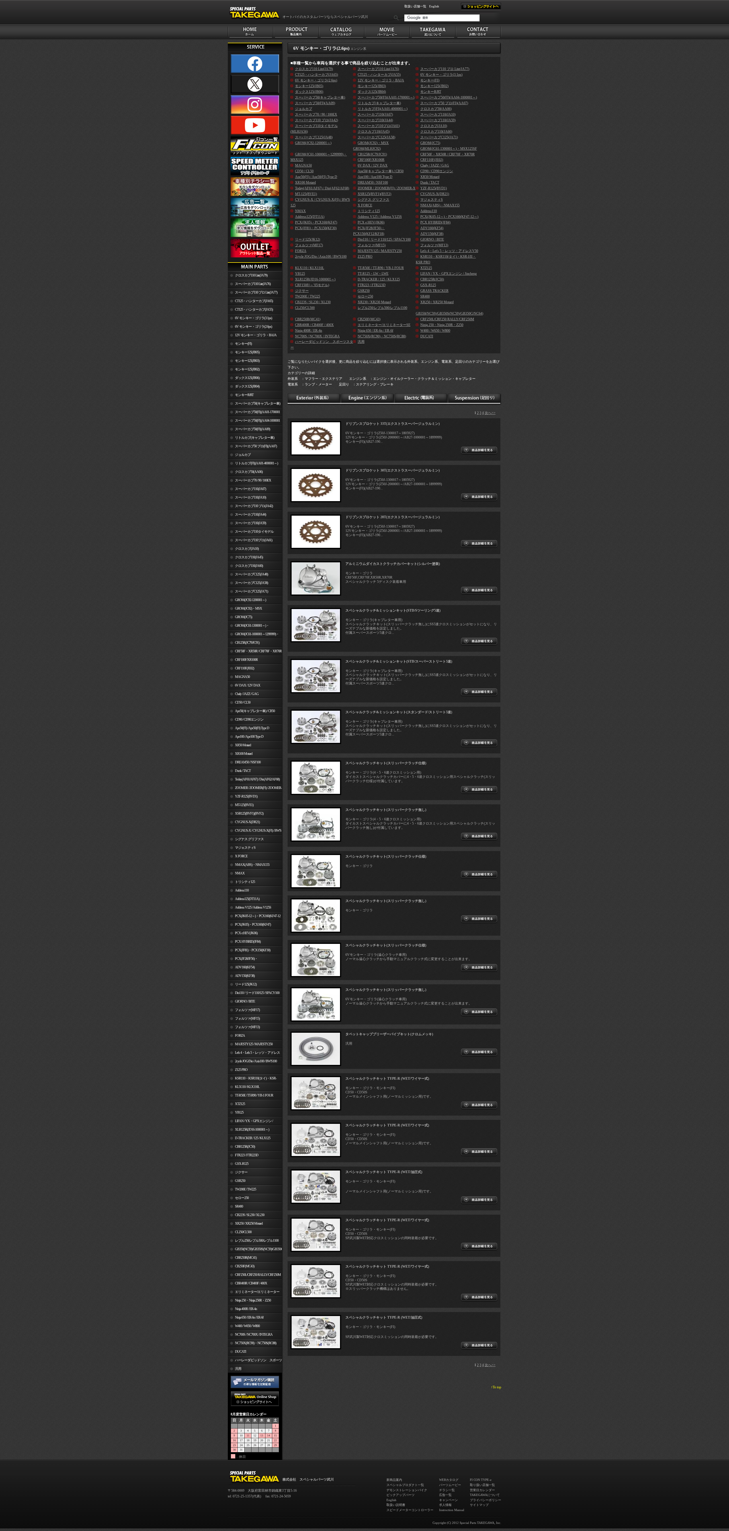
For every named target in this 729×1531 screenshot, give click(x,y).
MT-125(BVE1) (244, 805)
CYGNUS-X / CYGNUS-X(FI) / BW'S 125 (254, 832)
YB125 (239, 1112)
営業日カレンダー (482, 1490)
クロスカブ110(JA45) (249, 557)
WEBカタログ (448, 1479)
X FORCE (241, 856)
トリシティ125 (245, 882)
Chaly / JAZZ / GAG (247, 694)
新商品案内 (394, 1479)
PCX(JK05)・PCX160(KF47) (253, 925)
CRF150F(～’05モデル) (312, 285)
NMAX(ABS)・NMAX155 (252, 865)
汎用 (238, 1369)
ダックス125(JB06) (247, 378)
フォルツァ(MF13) (247, 1027)
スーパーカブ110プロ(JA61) (253, 540)
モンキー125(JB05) (247, 352)
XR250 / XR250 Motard (249, 1223)
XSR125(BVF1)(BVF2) (249, 813)
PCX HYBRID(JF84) (248, 942)
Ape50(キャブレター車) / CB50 (255, 711)
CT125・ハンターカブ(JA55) (254, 309)
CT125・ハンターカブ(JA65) (254, 301)
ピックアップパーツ (400, 1495)
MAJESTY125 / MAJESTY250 (254, 1044)
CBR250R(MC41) (246, 1258)
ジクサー (241, 1172)
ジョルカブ (243, 455)
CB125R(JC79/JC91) (247, 643)
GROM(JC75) (243, 617)
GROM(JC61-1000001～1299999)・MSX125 (253, 635)
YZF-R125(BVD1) (246, 796)
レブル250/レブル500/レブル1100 (257, 1241)
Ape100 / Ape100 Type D (249, 737)
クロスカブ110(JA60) (249, 566)
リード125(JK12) (246, 984)
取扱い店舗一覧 (415, 6)
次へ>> (490, 413)
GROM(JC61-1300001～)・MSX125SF (248, 627)
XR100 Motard (243, 754)
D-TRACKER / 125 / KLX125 (252, 1138)
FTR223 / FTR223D (246, 1155)
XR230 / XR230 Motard (374, 302)
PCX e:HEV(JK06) (246, 933)
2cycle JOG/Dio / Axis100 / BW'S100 (256, 1061)
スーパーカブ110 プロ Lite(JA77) (256, 292)
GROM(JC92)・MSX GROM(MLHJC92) (245, 609)
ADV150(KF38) (245, 976)
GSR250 (240, 1181)
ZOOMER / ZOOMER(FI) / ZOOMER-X (255, 789)
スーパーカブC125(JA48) (251, 574)
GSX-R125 (241, 1164)
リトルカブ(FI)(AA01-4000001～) (256, 463)
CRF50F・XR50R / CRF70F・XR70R (258, 651)
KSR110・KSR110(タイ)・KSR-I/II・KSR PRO (252, 1079)
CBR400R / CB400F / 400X (251, 1283)
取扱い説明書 (395, 1505)
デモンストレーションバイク (406, 1490)
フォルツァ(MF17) (247, 1010)
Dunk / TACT (243, 771)
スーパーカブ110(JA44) (250, 515)
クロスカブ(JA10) (247, 549)
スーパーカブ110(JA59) (250, 523)
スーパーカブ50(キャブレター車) (257, 403)
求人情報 (445, 1505)
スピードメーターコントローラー (409, 1510)
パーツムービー (450, 1485)
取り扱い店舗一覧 (482, 1485)
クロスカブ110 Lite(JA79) (251, 275)
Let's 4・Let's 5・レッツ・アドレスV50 (254, 1054)
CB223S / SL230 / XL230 (249, 1215)
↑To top (496, 1387)
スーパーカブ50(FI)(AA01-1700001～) (254, 413)
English (434, 6)
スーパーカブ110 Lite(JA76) (253, 284)
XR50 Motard (243, 745)
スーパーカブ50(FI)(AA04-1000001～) (254, 422)
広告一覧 (445, 1495)
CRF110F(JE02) (244, 668)
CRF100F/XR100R (246, 660)
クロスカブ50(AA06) (249, 472)
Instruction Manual (451, 1510)
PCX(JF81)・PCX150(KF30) (252, 950)
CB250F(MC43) (244, 1266)
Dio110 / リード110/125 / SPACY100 (257, 993)
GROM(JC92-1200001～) (250, 600)
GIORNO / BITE (245, 1001)
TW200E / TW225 (245, 1189)
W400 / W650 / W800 (247, 1326)
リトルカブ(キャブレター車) (254, 438)
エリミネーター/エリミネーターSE (253, 1293)
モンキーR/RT (244, 395)
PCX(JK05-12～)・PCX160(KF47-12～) (254, 917)
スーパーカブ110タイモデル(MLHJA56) (251, 533)
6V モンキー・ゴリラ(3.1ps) (253, 318)
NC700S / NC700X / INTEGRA (254, 1335)
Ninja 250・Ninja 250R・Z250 (253, 1300)
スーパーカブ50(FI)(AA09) (252, 429)
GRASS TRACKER (434, 291)
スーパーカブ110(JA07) (250, 489)
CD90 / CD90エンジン (249, 720)
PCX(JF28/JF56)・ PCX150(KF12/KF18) (243, 960)
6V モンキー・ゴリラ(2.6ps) (253, 327)
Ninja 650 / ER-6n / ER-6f (249, 1317)
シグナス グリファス (249, 839)
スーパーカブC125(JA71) (251, 591)
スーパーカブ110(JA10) (250, 497)
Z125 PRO (241, 1070)
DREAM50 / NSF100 (248, 762)
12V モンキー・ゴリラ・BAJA (256, 335)
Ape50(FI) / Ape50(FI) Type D (252, 728)
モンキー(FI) (243, 344)
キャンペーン (448, 1500)
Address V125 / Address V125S (253, 907)
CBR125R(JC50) (245, 1147)
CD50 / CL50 (242, 702)
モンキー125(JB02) (247, 369)
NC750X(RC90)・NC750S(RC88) (255, 1343)
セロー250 (242, 1198)
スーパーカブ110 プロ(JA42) (254, 506)
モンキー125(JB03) (247, 361)
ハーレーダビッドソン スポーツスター (255, 1361)
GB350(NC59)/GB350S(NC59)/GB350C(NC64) (258, 1249)
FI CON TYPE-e (481, 1479)
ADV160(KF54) (245, 967)
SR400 (239, 1206)
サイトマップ (479, 1505)
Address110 (242, 890)
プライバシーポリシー (485, 1500)
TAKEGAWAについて (485, 1495)
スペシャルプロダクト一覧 (405, 1485)
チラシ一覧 (447, 1490)
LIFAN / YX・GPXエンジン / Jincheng (250, 1122)
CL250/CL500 (243, 1232)
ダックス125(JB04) (247, 386)
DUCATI (240, 1352)
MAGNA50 (242, 677)
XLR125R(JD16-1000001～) (252, 1130)
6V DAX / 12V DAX (247, 685)
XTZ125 (240, 1104)
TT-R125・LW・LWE (373, 274)
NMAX (240, 873)
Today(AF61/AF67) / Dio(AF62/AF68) (257, 779)
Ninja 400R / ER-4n (246, 1309)
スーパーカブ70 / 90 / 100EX (253, 480)
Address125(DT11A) (247, 899)
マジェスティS (245, 848)
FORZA (240, 1036)
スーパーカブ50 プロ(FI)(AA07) (256, 446)
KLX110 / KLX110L (247, 1087)
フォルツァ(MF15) (247, 1018)
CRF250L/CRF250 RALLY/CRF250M (258, 1275)
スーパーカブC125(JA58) (251, 583)
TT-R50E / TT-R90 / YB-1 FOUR (254, 1095)
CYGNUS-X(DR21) (247, 822)
